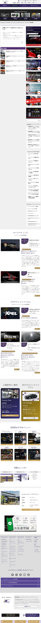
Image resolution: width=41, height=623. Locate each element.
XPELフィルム (20, 541)
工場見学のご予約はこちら (10, 415)
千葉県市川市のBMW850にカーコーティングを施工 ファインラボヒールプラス (15, 61)
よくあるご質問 (21, 621)
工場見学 (22, 2)
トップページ (7, 621)
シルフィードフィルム (29, 541)
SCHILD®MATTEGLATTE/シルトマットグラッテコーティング (34, 224)
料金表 (33, 2)
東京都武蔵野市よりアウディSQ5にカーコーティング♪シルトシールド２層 (15, 56)
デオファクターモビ (12, 546)
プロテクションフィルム (34, 5)
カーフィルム (24, 5)
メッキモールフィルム (21, 549)
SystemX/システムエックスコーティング (33, 219)
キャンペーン (37, 2)
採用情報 (35, 541)
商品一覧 (25, 2)
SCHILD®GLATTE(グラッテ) (32, 221)
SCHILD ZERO (3, 539)
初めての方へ (5, 5)
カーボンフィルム (20, 554)
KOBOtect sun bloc (28, 539)
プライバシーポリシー (37, 551)
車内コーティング (12, 541)
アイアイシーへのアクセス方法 (30, 509)
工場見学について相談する (34, 621)
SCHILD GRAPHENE (4, 541)
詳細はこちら (37, 268)
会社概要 (14, 2)
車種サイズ (30, 2)
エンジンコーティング (13, 551)
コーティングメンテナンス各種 (33, 206)
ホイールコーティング (13, 549)
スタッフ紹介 (36, 539)
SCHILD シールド (3, 546)
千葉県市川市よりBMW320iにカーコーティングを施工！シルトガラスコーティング (15, 71)
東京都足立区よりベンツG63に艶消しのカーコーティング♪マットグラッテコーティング (15, 66)
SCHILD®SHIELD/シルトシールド (33, 215)
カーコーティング (14, 5)
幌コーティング (12, 553)
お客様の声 (18, 2)
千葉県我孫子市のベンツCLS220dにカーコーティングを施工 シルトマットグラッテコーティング (15, 51)
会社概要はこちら (27, 606)
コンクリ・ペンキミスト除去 (32, 208)
